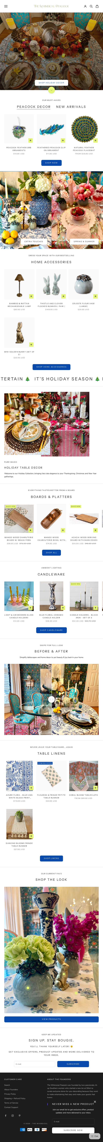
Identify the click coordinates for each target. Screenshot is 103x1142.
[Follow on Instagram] (12, 1115)
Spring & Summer (84, 241)
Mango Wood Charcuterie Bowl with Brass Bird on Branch (51, 539)
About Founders (11, 1089)
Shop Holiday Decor (51, 83)
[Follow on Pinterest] (19, 1115)
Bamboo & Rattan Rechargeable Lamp (19, 304)
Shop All (51, 552)
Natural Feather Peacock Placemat (84, 149)
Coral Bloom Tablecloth (83, 795)
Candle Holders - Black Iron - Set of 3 (84, 616)
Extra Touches (34, 241)
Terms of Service (11, 1103)
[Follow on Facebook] (5, 1115)
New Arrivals (71, 107)
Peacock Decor (34, 107)
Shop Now (51, 163)
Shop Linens (51, 858)
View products (51, 1019)
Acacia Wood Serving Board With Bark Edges (84, 538)
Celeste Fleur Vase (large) (83, 304)
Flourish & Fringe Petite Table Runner (51, 796)
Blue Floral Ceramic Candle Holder (51, 616)
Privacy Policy (10, 1094)
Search (7, 1085)
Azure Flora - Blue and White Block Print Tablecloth (19, 796)
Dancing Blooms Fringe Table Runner (19, 844)
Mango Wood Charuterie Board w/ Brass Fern (19, 538)
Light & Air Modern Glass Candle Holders (19, 616)
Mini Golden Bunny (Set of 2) (19, 353)
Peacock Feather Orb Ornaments (18, 149)
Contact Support (11, 1107)
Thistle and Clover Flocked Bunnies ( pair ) (51, 304)
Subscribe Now (73, 1130)
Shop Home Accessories (51, 367)
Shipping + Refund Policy (14, 1098)
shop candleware (51, 630)
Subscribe (73, 1064)
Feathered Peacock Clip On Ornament (51, 149)
